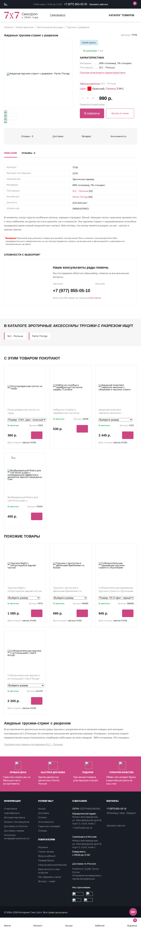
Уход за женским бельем (52, 864)
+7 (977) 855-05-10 (75, 4)
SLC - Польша (80, 191)
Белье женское (25, 27)
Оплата (42, 817)
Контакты (95, 298)
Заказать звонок (98, 4)
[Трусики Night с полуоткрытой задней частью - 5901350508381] (25, 565)
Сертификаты (11, 813)
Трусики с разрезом (77, 27)
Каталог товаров (121, 15)
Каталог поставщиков (16, 821)
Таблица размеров (90, 83)
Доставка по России (16, 826)
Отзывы (42, 830)
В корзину (92, 113)
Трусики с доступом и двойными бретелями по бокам (67, 591)
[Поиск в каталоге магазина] (118, 4)
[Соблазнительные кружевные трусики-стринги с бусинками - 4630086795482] (116, 565)
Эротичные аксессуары (50, 27)
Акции (69, 925)
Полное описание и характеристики (102, 72)
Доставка (58, 136)
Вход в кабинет (47, 856)
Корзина (132, 923)
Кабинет (100, 925)
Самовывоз (57, 15)
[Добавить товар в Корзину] (36, 435)
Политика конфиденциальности (16, 837)
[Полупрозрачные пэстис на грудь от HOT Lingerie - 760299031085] (25, 387)
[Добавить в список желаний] (66, 46)
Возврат (86, 136)
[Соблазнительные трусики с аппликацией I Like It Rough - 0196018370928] (25, 653)
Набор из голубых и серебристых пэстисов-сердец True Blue (66, 413)
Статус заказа (46, 851)
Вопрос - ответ (46, 881)
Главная (8, 27)
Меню (7, 925)
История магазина (14, 817)
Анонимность (118, 136)
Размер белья (46, 860)
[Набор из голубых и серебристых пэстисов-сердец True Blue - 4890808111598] (70, 387)
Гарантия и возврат (49, 826)
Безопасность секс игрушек (49, 871)
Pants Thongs (80, 197)
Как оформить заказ (49, 877)
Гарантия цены (92, 104)
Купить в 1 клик (120, 113)
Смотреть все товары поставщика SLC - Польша (33, 744)
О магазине (10, 808)
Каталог (38, 925)
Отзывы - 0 (27, 136)
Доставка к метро (14, 830)
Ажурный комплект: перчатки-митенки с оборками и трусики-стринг (115, 413)
